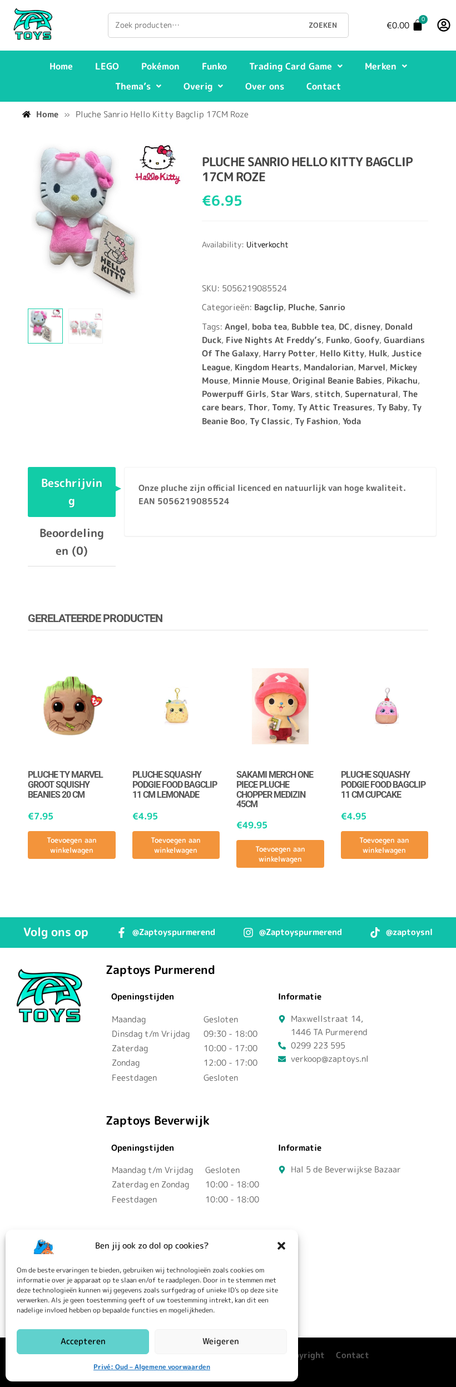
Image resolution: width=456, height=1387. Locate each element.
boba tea (269, 326)
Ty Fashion (316, 421)
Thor (257, 407)
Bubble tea (312, 326)
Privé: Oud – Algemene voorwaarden (151, 1366)
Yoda (352, 421)
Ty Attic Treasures (335, 407)
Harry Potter (289, 353)
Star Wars (290, 394)
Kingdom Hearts (267, 367)
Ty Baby (392, 407)
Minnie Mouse (260, 380)
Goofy (366, 340)
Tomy (282, 407)
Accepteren (83, 1341)
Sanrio (332, 307)
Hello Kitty (342, 353)
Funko (214, 66)
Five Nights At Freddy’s (273, 340)
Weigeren (220, 1341)
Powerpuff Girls (234, 394)
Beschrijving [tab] (71, 491)
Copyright (304, 1355)
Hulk (378, 353)
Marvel (371, 367)
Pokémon (160, 66)
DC (344, 326)
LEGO (107, 66)
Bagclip (269, 307)
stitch (327, 394)
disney (367, 326)
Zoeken (323, 25)
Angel (236, 326)
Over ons (264, 86)
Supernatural (371, 394)
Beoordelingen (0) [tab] (71, 541)
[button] (281, 1245)
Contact (323, 86)
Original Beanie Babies (337, 380)
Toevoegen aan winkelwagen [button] (72, 845)
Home (61, 66)
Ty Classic (270, 421)
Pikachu (402, 380)
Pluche (301, 307)
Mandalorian (329, 367)
